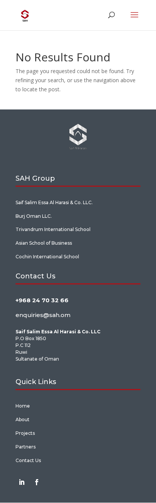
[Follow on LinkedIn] (22, 482)
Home (23, 406)
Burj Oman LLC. (34, 216)
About (23, 419)
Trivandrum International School (53, 229)
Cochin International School (47, 256)
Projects (25, 433)
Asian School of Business (44, 243)
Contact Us (28, 460)
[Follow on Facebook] (37, 482)
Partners (26, 447)
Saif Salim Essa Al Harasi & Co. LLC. (54, 202)
